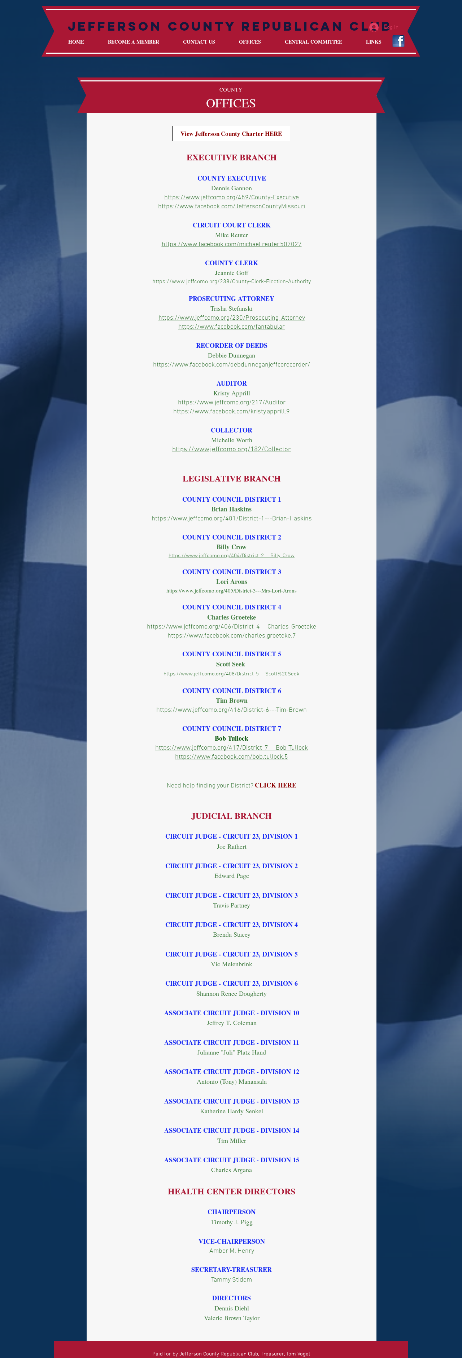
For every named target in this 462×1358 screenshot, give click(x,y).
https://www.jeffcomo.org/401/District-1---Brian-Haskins (232, 519)
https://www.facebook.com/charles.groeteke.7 (231, 636)
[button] (250, 41)
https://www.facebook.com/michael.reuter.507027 (232, 244)
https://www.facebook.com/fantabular (231, 327)
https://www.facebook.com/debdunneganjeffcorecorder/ (231, 365)
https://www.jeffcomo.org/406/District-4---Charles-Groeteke (231, 627)
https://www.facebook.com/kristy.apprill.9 (231, 412)
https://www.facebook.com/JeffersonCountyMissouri (231, 206)
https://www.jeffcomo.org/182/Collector (231, 449)
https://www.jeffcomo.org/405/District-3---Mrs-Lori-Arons (231, 590)
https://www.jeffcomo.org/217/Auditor (232, 403)
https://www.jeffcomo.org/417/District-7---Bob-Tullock (231, 748)
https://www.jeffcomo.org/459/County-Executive (231, 197)
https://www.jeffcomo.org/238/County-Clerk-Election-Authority (231, 281)
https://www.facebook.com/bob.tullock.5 (231, 757)
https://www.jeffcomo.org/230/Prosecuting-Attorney (231, 318)
